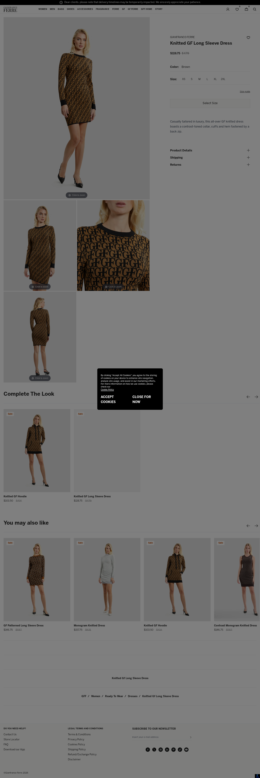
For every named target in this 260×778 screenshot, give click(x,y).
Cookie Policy (107, 390)
